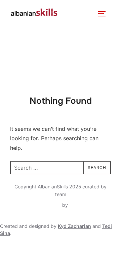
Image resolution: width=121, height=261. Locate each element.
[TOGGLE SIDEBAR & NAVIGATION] (104, 13)
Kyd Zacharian (74, 226)
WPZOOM (80, 205)
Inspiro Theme (45, 205)
